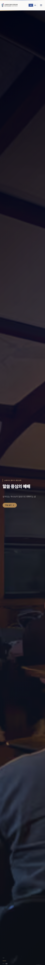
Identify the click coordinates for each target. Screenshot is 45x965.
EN (35, 5)
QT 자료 (8, 509)
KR (31, 5)
